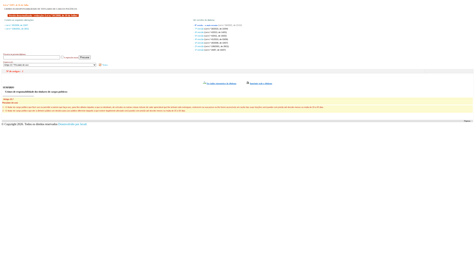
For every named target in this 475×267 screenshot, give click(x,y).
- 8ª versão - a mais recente (206, 25)
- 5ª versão (199, 36)
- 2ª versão (199, 46)
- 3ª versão (199, 43)
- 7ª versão (199, 29)
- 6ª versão (199, 32)
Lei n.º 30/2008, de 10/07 (17, 25)
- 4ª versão (199, 39)
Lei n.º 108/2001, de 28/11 (17, 29)
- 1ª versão (199, 50)
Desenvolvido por (72, 124)
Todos (105, 65)
